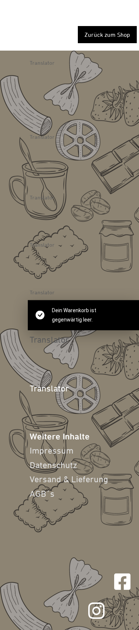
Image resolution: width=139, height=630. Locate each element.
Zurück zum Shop (107, 34)
